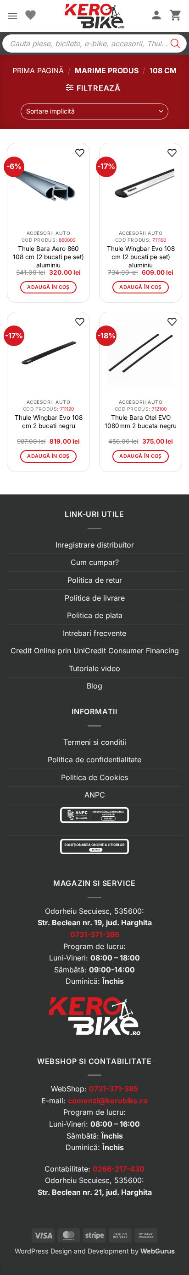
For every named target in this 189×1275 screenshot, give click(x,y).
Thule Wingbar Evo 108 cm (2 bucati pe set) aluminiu (141, 257)
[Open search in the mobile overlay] (94, 43)
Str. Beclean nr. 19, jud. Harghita (95, 922)
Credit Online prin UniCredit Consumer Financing (95, 650)
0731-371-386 (94, 934)
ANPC (94, 794)
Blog (94, 685)
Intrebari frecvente (94, 633)
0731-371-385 (113, 1088)
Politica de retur (94, 580)
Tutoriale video (94, 668)
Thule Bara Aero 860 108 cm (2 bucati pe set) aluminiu (48, 257)
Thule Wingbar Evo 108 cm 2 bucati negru (49, 421)
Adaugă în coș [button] (48, 287)
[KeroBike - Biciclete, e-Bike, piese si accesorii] (94, 16)
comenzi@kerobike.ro (108, 1100)
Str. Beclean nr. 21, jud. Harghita (95, 1192)
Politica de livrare (95, 597)
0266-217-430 (119, 1168)
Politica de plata (94, 615)
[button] (12, 16)
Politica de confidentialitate (94, 759)
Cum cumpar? (95, 562)
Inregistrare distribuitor (95, 544)
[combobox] (94, 111)
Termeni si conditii (94, 742)
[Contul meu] (156, 16)
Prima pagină (38, 70)
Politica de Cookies (94, 777)
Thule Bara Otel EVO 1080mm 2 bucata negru (141, 421)
